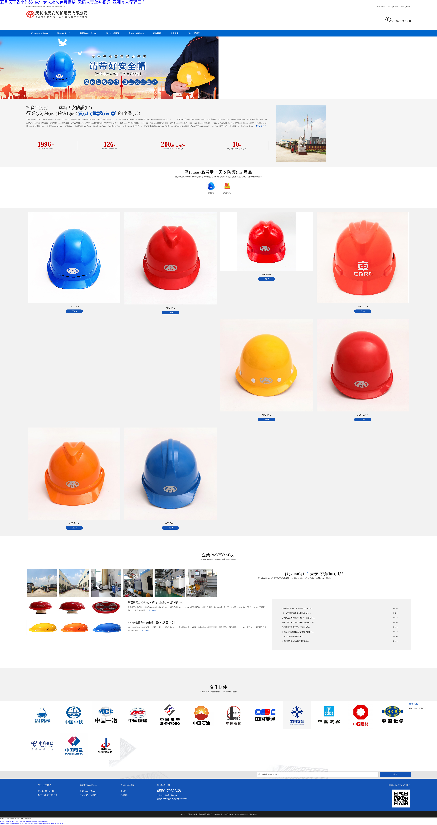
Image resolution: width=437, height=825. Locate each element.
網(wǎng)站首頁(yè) (39, 33)
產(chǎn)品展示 (112, 33)
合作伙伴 (174, 33)
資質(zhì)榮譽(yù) (136, 33)
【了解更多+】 (261, 126)
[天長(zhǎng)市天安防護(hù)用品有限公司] (122, 15)
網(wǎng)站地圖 (393, 7)
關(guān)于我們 (63, 33)
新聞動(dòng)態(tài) (88, 33)
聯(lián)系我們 (405, 7)
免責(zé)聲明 (381, 6)
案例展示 (157, 33)
